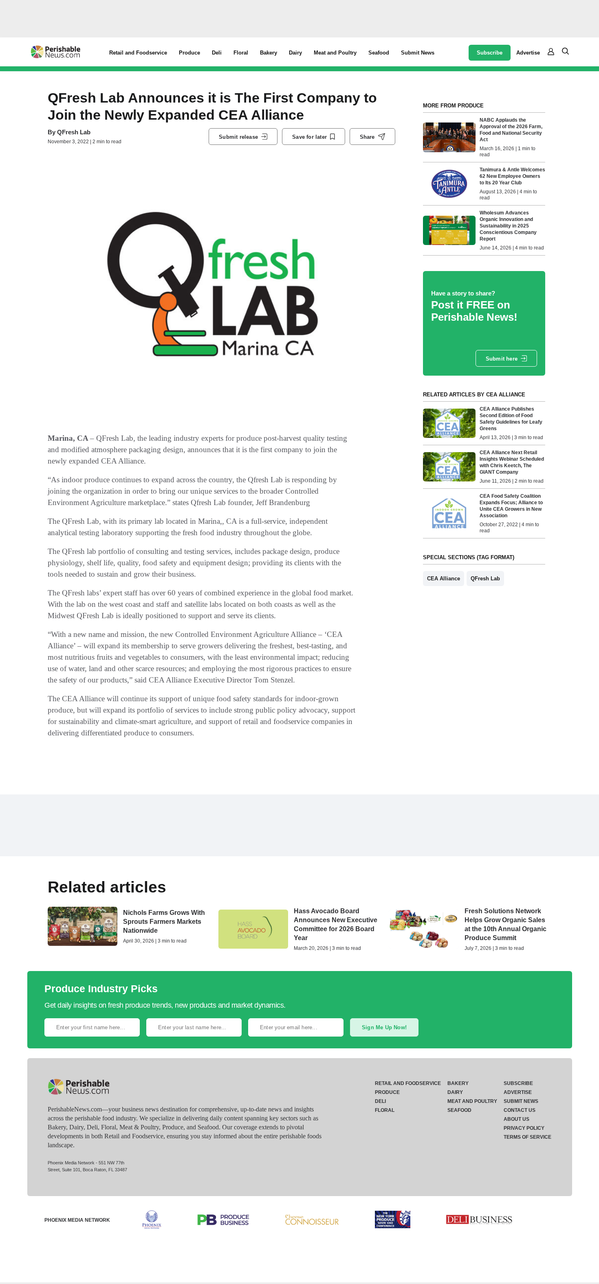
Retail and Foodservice (138, 53)
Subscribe (489, 53)
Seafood (378, 53)
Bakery (268, 53)
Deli (217, 53)
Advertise (528, 53)
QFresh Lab (73, 132)
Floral (240, 53)
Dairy (295, 53)
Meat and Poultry (335, 53)
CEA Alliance (443, 578)
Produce (189, 53)
